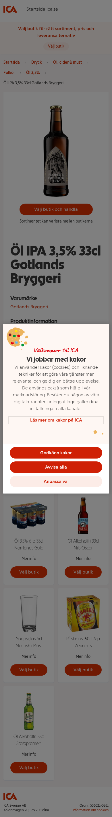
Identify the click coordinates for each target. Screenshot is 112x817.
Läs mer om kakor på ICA (56, 420)
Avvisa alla (56, 467)
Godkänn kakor (56, 452)
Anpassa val (56, 481)
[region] (56, 409)
